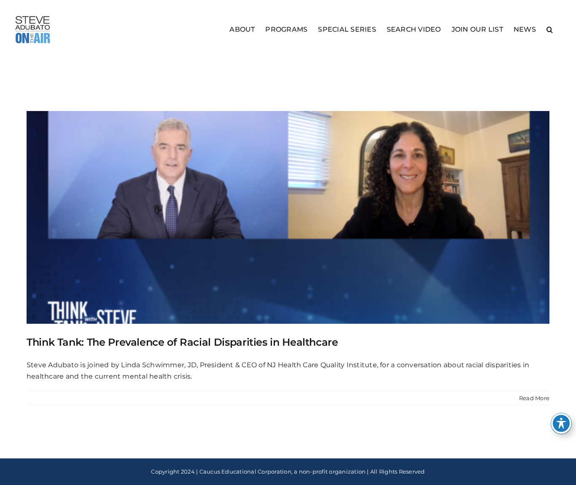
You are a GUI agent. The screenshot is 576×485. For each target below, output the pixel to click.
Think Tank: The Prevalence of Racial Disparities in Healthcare (182, 342)
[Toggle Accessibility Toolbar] (561, 423)
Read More (534, 398)
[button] (549, 29)
